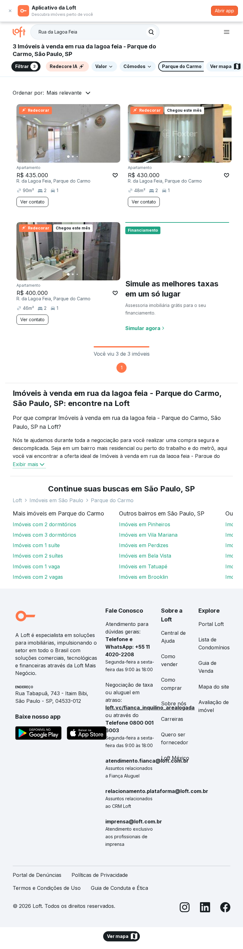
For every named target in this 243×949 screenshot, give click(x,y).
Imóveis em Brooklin (143, 577)
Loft (17, 500)
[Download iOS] (87, 734)
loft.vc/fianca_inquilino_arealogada (150, 707)
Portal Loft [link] (211, 624)
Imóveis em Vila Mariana (148, 535)
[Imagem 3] (77, 156)
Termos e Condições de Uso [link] (47, 888)
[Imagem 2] (73, 157)
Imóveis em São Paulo (56, 500)
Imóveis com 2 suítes (38, 556)
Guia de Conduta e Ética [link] (119, 888)
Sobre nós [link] (173, 703)
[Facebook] (225, 908)
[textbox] (94, 32)
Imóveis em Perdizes (143, 545)
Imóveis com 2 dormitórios (44, 524)
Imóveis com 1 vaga (36, 566)
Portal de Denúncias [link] (37, 875)
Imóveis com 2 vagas (38, 577)
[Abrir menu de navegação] (226, 32)
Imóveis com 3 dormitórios (44, 535)
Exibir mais (25, 464)
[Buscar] (151, 32)
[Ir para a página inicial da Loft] (21, 32)
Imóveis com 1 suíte (36, 545)
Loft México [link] (175, 758)
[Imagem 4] (81, 156)
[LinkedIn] (205, 908)
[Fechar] (10, 11)
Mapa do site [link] (213, 687)
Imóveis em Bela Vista (145, 556)
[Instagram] (185, 908)
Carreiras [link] (172, 719)
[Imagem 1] (68, 156)
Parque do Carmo (112, 500)
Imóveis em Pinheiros (144, 524)
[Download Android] (38, 734)
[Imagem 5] (86, 156)
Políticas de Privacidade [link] (100, 875)
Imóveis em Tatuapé (143, 566)
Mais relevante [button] (64, 93)
